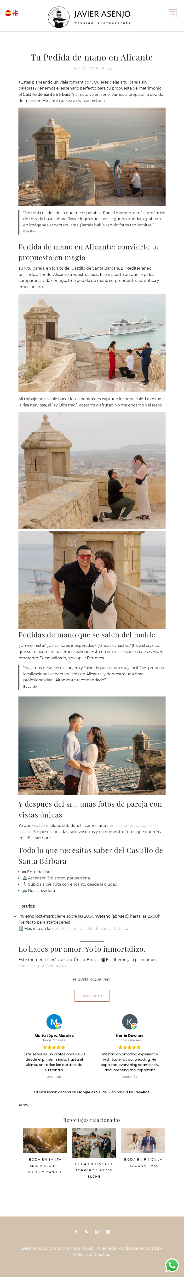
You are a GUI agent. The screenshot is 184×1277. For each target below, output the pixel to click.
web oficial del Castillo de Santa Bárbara (89, 928)
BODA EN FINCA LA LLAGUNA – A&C (143, 1162)
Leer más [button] (54, 1077)
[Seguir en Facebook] (76, 1232)
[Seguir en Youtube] (108, 1232)
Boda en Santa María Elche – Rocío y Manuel (45, 1165)
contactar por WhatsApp (42, 966)
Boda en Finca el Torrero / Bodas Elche (94, 1170)
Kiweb (87, 1248)
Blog (106, 68)
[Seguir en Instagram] (97, 1232)
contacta (92, 996)
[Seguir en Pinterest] (86, 1232)
